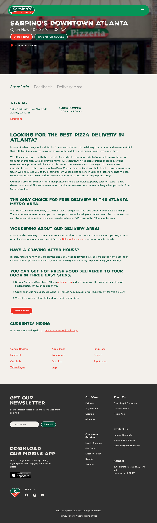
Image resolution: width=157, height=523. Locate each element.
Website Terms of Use (86, 516)
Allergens (90, 419)
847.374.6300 (128, 440)
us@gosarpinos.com (130, 445)
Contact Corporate (123, 435)
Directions (16, 118)
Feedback (43, 86)
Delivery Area (69, 86)
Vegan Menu (91, 408)
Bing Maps (99, 348)
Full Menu (90, 403)
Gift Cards (90, 448)
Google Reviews (19, 348)
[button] (143, 10)
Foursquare (58, 355)
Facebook (15, 355)
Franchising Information (125, 403)
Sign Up (48, 424)
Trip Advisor (100, 361)
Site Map (89, 464)
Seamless (57, 361)
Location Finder (93, 453)
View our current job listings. (61, 330)
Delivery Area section (74, 239)
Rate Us (89, 459)
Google (98, 355)
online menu (64, 282)
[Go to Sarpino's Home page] (22, 10)
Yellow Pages (17, 367)
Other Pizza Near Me (25, 45)
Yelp (54, 367)
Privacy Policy (67, 516)
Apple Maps (58, 348)
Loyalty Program (93, 443)
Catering (89, 414)
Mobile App (119, 414)
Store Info (19, 86)
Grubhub (15, 361)
